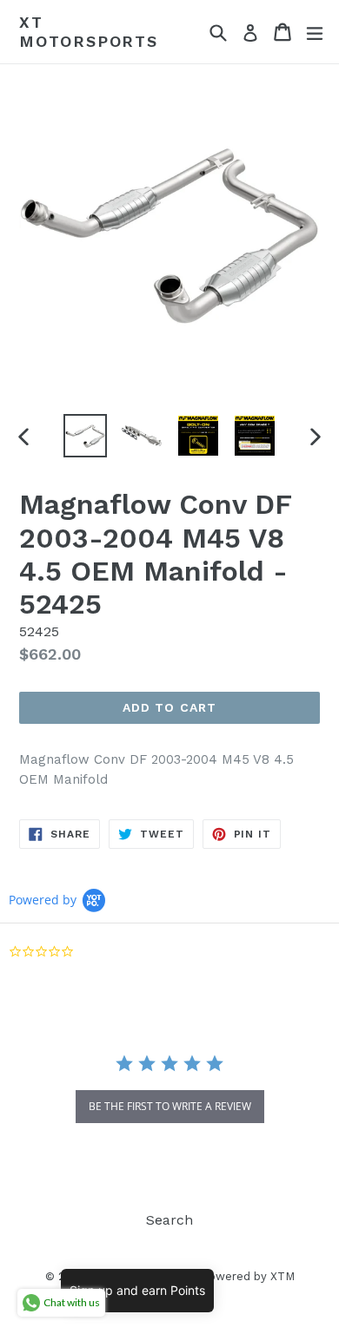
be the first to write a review (170, 1106)
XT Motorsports (88, 31)
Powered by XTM (248, 1276)
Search (169, 1220)
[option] (84, 436)
